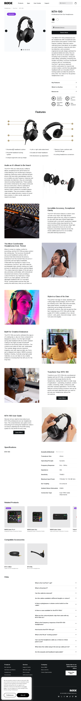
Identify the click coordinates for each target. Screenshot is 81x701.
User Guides (37, 3)
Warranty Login (26, 669)
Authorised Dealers (27, 674)
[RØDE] (8, 3)
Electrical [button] (47, 452)
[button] (6, 31)
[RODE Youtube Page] (67, 696)
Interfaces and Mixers (10, 669)
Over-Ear (15, 8)
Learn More (62, 398)
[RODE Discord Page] (76, 696)
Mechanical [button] (59, 452)
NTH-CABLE (55, 313)
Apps (28, 3)
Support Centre (27, 667)
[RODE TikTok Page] (70, 696)
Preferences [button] (10, 695)
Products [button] (20, 3)
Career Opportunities (46, 672)
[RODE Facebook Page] (58, 696)
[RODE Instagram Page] (64, 696)
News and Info (44, 669)
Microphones (7, 667)
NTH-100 (21, 8)
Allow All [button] (23, 695)
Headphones (7, 8)
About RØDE (44, 667)
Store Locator (26, 672)
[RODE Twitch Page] (72, 696)
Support (47, 3)
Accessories (7, 674)
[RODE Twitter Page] (61, 696)
